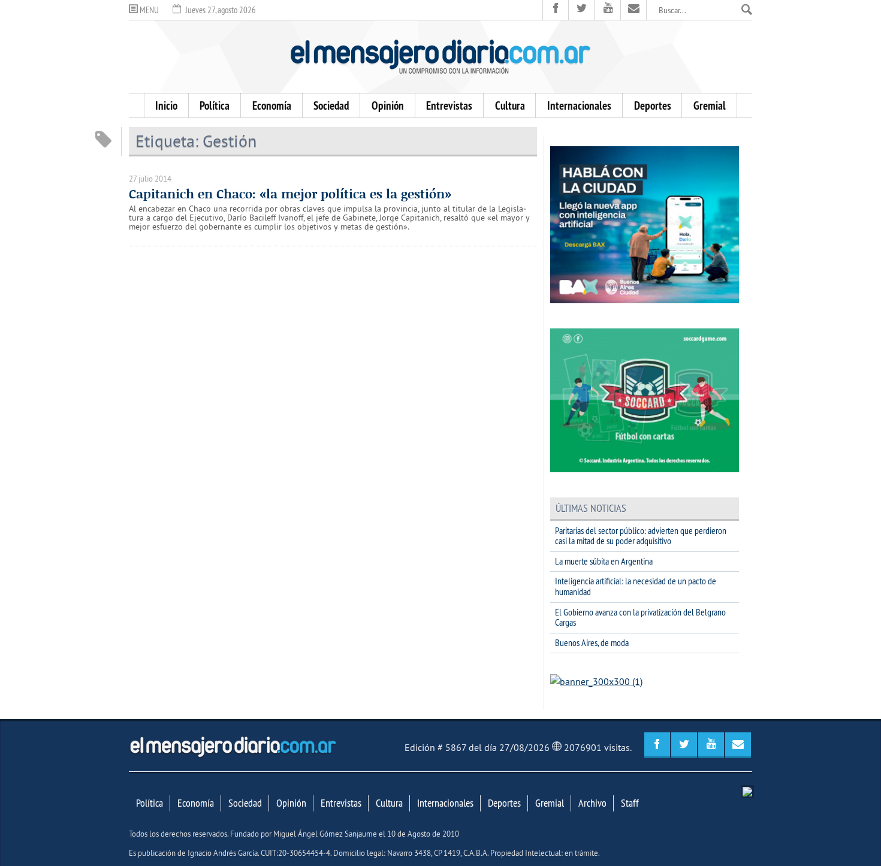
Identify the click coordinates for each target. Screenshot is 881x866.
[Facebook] (556, 10)
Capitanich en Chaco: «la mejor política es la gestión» (290, 193)
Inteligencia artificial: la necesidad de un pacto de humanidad (635, 586)
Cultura (510, 105)
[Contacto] (634, 10)
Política (215, 105)
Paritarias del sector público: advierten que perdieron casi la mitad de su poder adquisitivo (640, 535)
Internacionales (579, 105)
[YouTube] (607, 10)
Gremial (709, 105)
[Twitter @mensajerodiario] (582, 10)
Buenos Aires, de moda (592, 642)
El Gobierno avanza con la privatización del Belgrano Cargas (640, 617)
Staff (630, 803)
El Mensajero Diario (440, 57)
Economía (271, 105)
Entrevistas (449, 105)
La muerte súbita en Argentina (604, 561)
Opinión (388, 105)
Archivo (592, 803)
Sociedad (331, 105)
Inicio (166, 105)
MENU (148, 10)
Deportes (652, 105)
